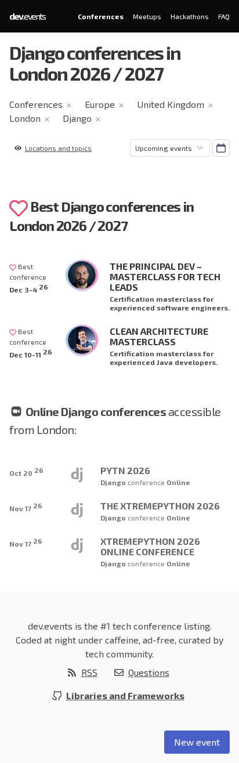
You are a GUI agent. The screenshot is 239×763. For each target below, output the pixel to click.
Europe (100, 104)
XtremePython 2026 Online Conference (150, 546)
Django (77, 118)
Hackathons (190, 16)
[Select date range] (221, 148)
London (25, 118)
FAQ (224, 16)
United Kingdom (170, 104)
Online (178, 482)
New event (197, 741)
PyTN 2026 (125, 470)
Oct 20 (26, 471)
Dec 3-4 (28, 288)
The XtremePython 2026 (160, 505)
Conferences (101, 16)
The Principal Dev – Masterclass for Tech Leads (165, 276)
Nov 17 (25, 506)
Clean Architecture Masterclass (159, 336)
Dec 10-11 (30, 353)
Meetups (147, 16)
